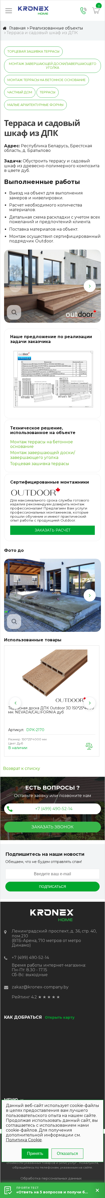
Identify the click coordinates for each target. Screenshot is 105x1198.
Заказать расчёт (53, 530)
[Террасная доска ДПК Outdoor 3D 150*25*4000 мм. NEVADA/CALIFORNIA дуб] (51, 676)
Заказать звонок (52, 826)
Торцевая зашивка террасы (33, 51)
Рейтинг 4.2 (24, 997)
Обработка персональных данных (51, 1178)
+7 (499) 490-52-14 (53, 808)
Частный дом (19, 92)
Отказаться (67, 1153)
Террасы (47, 92)
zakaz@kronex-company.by (40, 987)
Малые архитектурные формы (35, 105)
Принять (35, 1153)
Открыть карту (59, 1017)
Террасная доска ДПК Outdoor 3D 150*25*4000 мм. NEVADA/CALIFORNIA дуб (51, 710)
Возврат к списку (21, 768)
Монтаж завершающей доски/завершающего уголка (52, 65)
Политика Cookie (24, 1139)
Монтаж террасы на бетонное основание (46, 80)
